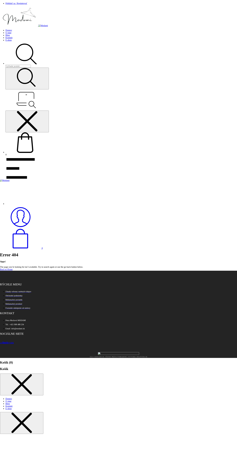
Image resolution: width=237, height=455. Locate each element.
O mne (8, 33)
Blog (7, 35)
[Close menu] (27, 121)
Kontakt (8, 37)
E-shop (8, 40)
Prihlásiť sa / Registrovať (16, 3)
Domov (8, 30)
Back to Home (6, 269)
